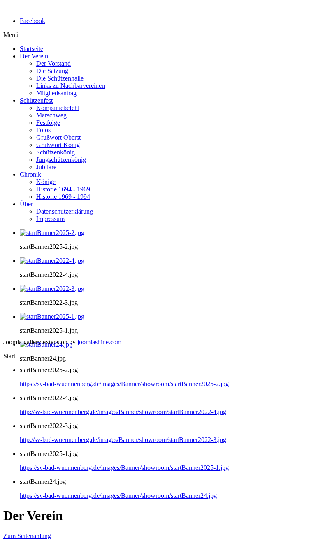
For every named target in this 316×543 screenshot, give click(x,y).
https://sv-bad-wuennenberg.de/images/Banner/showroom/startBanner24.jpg (118, 495)
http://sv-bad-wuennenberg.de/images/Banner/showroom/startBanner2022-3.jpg (123, 439)
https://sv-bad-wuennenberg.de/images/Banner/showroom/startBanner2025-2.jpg (124, 383)
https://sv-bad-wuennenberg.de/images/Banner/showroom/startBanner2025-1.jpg (124, 467)
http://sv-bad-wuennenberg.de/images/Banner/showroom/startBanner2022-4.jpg (123, 411)
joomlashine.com (99, 341)
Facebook (32, 20)
